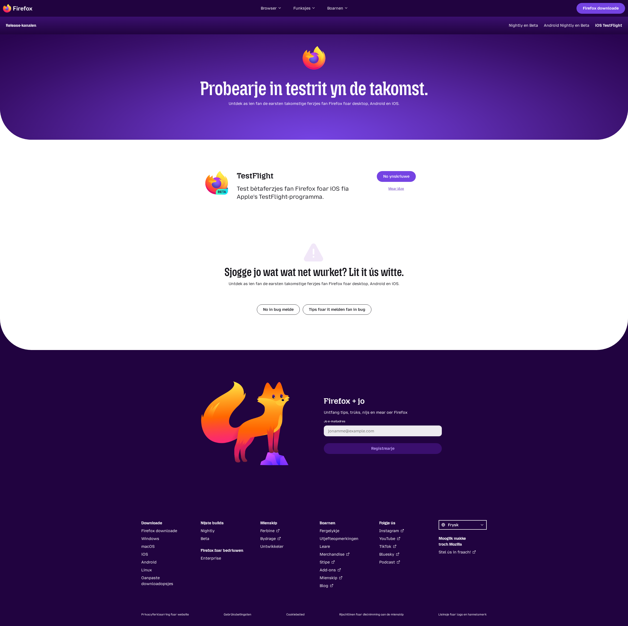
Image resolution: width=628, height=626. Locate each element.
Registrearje (382, 448)
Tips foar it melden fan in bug (337, 309)
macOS (148, 546)
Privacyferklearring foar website (165, 614)
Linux (146, 570)
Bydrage (268, 538)
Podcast (387, 562)
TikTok (385, 546)
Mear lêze (396, 188)
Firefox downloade (601, 8)
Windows (150, 538)
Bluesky (386, 554)
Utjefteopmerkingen (339, 538)
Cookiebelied (295, 614)
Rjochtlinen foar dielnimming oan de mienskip (371, 614)
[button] (271, 8)
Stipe (325, 562)
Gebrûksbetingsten (237, 614)
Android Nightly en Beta (566, 25)
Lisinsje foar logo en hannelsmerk (462, 614)
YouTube (387, 538)
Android (149, 562)
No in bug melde (278, 309)
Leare (325, 546)
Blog (324, 585)
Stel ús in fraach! (455, 552)
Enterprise (211, 558)
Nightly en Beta (523, 25)
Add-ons (328, 570)
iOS (144, 554)
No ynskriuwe (396, 176)
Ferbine (267, 530)
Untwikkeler (272, 546)
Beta (205, 538)
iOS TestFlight (608, 25)
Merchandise (332, 554)
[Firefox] (17, 8)
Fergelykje (329, 530)
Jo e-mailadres (334, 421)
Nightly (208, 530)
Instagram (389, 530)
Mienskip (328, 578)
